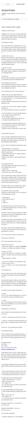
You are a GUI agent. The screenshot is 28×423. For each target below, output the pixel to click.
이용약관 (8, 4)
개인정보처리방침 (20, 4)
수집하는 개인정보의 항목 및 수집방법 (11, 19)
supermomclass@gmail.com (8, 349)
